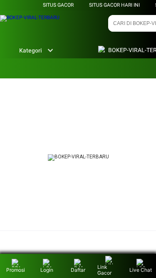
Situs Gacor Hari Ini (114, 5)
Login (46, 270)
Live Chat (140, 270)
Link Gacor (104, 270)
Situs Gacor (58, 5)
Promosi (15, 270)
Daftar (78, 270)
